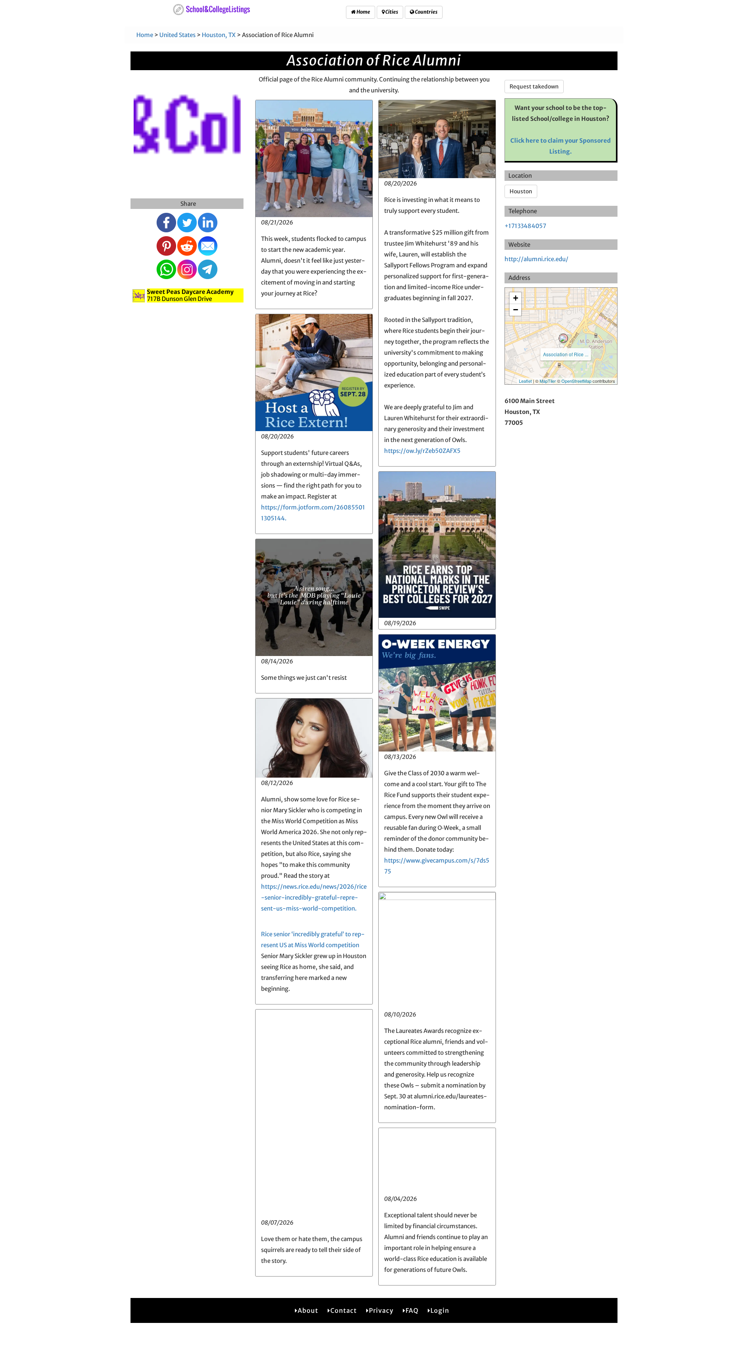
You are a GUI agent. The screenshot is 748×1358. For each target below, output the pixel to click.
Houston (521, 191)
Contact (343, 1310)
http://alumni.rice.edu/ (536, 259)
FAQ (412, 1310)
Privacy (381, 1310)
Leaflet (525, 381)
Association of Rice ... (565, 354)
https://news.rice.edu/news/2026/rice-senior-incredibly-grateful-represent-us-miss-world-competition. (314, 897)
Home (363, 12)
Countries (426, 12)
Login (439, 1310)
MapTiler (548, 381)
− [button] (515, 310)
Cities (391, 12)
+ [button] (515, 298)
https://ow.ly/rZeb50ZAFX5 (422, 450)
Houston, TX (219, 35)
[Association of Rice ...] (563, 338)
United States (177, 35)
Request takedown (534, 86)
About (308, 1310)
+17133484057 (525, 226)
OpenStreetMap (576, 381)
